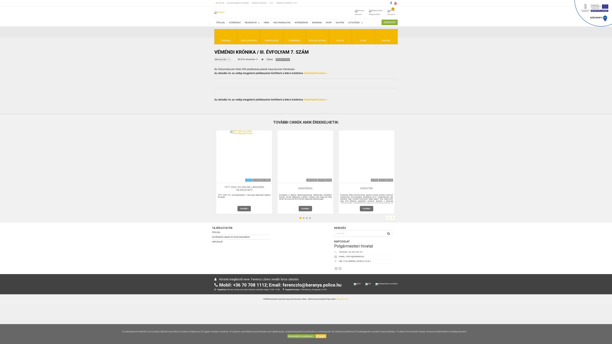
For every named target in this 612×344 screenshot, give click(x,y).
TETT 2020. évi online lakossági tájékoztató (244, 188)
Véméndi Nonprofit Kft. (286, 3)
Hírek (266, 22)
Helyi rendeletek (282, 22)
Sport (329, 22)
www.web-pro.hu (342, 299)
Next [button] (392, 218)
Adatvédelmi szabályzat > (301, 336)
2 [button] (304, 218)
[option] (244, 172)
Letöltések (354, 22)
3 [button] (307, 218)
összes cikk (221, 59)
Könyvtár (366, 188)
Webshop (389, 22)
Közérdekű (235, 22)
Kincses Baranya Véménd (238, 3)
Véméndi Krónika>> (315, 73)
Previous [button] (388, 218)
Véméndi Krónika (259, 3)
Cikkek (269, 59)
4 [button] (310, 218)
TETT (271, 3)
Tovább (244, 209)
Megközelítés (374, 14)
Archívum (220, 3)
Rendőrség (305, 188)
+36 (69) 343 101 (355, 252)
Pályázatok (251, 22)
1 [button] (300, 218)
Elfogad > (321, 336)
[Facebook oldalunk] (391, 3)
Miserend (317, 22)
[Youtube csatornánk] (395, 3)
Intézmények (301, 22)
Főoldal (220, 22)
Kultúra (340, 22)
